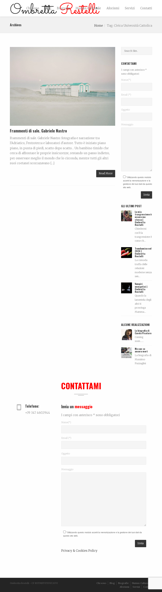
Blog (48, 8)
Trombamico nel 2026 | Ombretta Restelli (143, 252)
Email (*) (126, 94)
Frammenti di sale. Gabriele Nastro (38, 131)
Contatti (146, 8)
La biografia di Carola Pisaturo (143, 332)
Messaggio (127, 124)
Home (98, 25)
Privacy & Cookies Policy (79, 551)
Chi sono (32, 8)
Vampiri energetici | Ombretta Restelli (141, 287)
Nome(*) (126, 79)
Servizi (130, 8)
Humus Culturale (88, 8)
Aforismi (112, 8)
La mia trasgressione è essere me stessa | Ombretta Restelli (143, 218)
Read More (106, 173)
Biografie (63, 8)
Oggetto (125, 109)
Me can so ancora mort (141, 350)
